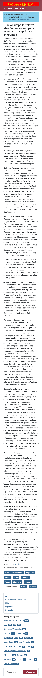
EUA (5, 625)
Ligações (9, 606)
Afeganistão (9, 642)
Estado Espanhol (11, 587)
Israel (28, 646)
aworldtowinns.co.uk (20, 20)
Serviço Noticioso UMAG (14, 573)
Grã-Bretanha (24, 642)
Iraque (6, 638)
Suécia (16, 577)
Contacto (9, 610)
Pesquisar (31, 672)
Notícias (18, 564)
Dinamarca (17, 582)
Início (7, 596)
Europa (7, 577)
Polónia (23, 587)
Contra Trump (9, 664)
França (7, 582)
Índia (16, 638)
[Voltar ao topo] (38, 674)
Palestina (20, 633)
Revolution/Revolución (13, 629)
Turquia (20, 655)
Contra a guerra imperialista (15, 651)
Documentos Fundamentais (16, 600)
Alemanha (25, 577)
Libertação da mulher (12, 646)
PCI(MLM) (8, 655)
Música (8, 603)
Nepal (26, 638)
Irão (14, 625)
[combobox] (14, 672)
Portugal (28, 582)
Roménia (33, 587)
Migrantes (30, 573)
